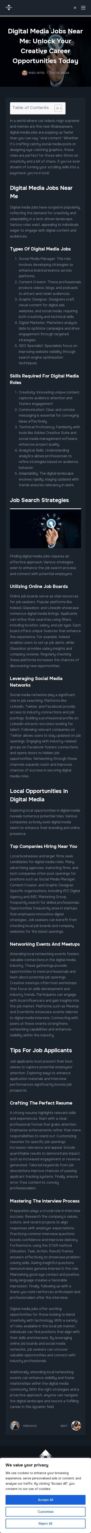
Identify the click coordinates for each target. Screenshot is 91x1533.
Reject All (45, 1524)
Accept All (45, 1500)
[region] (45, 1495)
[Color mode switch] (75, 7)
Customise (45, 1512)
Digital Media (59, 73)
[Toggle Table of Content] (56, 108)
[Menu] (83, 7)
